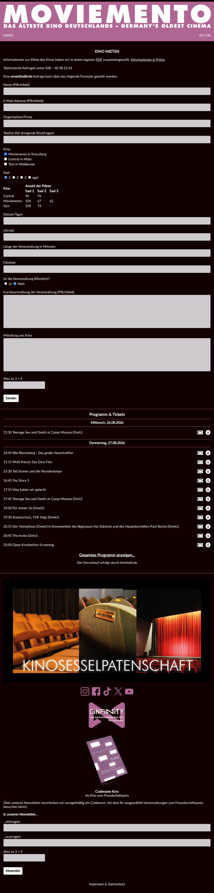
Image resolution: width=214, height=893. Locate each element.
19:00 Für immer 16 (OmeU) (23, 508)
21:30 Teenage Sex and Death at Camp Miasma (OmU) (42, 432)
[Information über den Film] (208, 432)
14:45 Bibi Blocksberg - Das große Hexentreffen (38, 453)
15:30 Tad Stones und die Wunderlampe (32, 471)
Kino (6, 149)
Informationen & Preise (148, 59)
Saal (6, 172)
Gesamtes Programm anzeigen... (107, 555)
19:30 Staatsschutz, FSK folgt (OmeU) (31, 517)
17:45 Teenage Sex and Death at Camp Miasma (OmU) (42, 499)
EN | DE (205, 35)
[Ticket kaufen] (199, 433)
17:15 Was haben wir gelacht (24, 489)
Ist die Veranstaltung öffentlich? (26, 279)
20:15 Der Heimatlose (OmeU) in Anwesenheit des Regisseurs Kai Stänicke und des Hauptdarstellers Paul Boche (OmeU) (91, 526)
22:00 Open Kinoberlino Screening (28, 545)
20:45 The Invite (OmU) (20, 535)
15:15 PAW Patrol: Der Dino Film (27, 462)
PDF (99, 59)
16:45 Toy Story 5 (16, 480)
